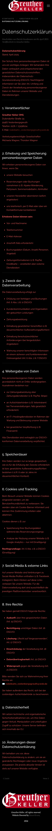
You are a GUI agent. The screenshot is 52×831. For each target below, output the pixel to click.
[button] (48, 6)
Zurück (6, 779)
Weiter (45, 779)
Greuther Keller (22, 41)
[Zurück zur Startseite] (26, 6)
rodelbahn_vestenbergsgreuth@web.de (29, 130)
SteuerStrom (34, 815)
